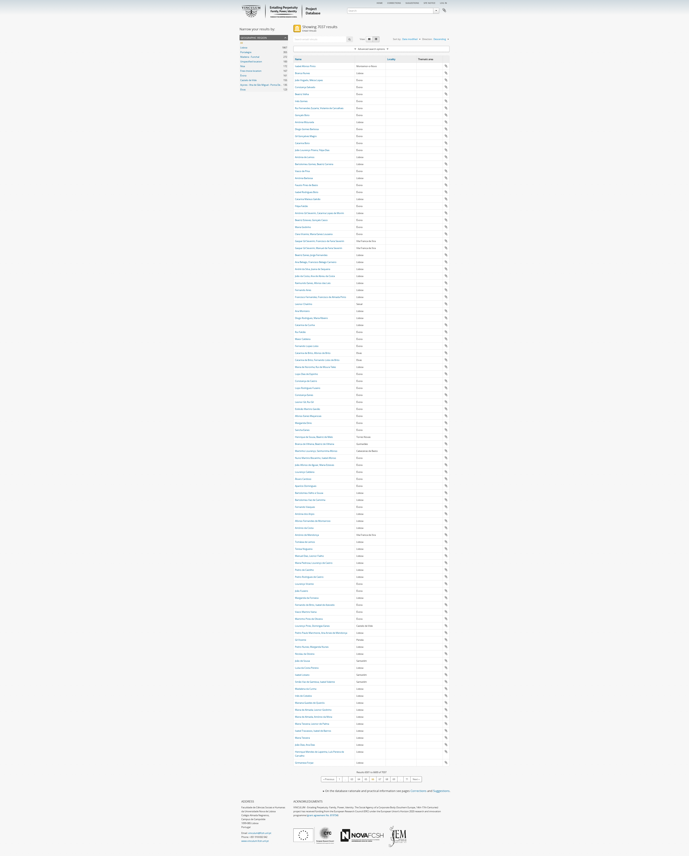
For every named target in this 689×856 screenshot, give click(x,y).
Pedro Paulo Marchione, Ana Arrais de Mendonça (321, 632)
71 (407, 779)
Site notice (429, 3)
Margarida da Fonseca (306, 597)
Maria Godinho (303, 227)
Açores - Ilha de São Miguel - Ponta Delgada (263, 84)
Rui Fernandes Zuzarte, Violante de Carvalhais (319, 108)
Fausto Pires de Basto (306, 185)
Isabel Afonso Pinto (305, 66)
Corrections (394, 3)
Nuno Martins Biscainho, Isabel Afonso (315, 458)
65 (366, 779)
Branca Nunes (302, 73)
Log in (443, 3)
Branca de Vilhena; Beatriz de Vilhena (314, 444)
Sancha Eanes (302, 430)
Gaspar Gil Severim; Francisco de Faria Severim (319, 241)
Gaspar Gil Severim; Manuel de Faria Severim (318, 248)
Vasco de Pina (302, 171)
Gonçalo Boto (302, 115)
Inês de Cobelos (303, 695)
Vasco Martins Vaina (306, 611)
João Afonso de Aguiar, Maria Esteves (314, 465)
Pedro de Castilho (304, 570)
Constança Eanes (304, 395)
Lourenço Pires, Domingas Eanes (312, 625)
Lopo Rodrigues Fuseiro (307, 388)
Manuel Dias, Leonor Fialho (309, 556)
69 (394, 779)
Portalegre (245, 52)
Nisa (242, 66)
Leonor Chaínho (303, 304)
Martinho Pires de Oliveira (309, 618)
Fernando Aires (303, 290)
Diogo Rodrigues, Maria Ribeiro (311, 318)
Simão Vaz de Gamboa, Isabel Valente (315, 681)
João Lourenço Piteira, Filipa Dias (312, 150)
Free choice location (250, 70)
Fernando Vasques (305, 507)
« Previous (328, 779)
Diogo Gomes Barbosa (307, 129)
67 (380, 779)
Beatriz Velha (302, 94)
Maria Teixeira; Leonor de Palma (312, 723)
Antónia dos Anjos (304, 514)
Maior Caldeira (302, 339)
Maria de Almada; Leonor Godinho (313, 709)
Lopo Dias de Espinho (306, 374)
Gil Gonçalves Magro (306, 136)
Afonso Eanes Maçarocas (308, 416)
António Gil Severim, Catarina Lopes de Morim (319, 213)
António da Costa (304, 528)
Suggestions (412, 3)
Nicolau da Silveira (304, 653)
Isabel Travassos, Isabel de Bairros (313, 730)
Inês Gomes (301, 101)
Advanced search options (371, 49)
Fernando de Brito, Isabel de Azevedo (315, 604)
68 (387, 779)
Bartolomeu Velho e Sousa (309, 493)
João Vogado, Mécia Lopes (309, 80)
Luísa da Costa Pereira (306, 667)
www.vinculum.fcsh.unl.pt (255, 841)
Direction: (427, 39)
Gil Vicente (300, 639)
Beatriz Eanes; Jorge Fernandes (311, 255)
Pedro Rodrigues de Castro (309, 576)
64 (359, 779)
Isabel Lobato (302, 674)
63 (352, 779)
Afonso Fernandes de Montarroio (313, 521)
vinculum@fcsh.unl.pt (259, 833)
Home (380, 3)
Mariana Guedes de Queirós (310, 702)
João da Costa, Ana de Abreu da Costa (315, 276)
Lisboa (243, 47)
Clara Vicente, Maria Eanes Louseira (313, 234)
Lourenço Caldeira (304, 472)
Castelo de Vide (248, 80)
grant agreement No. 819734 (322, 815)
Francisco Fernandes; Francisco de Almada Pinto (320, 297)
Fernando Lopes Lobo (306, 346)
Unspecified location (251, 61)
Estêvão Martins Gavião (307, 409)
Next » (416, 779)
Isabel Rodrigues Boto (306, 192)
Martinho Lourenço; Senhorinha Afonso (316, 451)
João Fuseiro (301, 590)
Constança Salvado (305, 87)
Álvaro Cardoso (303, 479)
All (241, 42)
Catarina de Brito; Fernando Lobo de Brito (317, 360)
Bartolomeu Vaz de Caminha (310, 500)
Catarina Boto (302, 143)
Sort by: (397, 39)
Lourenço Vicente (304, 583)
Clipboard (444, 10)
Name (298, 59)
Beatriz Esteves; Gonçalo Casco (311, 220)
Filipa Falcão (301, 206)
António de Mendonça (307, 535)
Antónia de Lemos (304, 157)
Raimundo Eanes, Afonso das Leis (313, 283)
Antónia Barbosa (304, 178)
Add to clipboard (446, 66)
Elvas (243, 89)
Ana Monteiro (302, 311)
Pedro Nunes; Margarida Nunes (312, 646)
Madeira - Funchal (249, 56)
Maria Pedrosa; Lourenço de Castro (313, 563)
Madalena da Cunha (305, 688)
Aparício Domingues (305, 486)
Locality (391, 59)
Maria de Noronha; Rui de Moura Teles (315, 367)
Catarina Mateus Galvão (307, 199)
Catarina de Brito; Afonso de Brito (313, 353)
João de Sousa (302, 660)
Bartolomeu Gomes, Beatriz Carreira (314, 164)
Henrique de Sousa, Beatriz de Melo (314, 437)
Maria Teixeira (302, 737)
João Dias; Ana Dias (305, 744)
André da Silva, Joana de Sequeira (312, 269)
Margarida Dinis (303, 423)
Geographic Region (254, 37)
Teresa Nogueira (303, 549)
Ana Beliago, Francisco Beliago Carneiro (315, 262)
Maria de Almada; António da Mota (313, 716)
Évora (243, 75)
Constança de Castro (306, 381)
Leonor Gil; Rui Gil (304, 402)
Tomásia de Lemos (305, 542)
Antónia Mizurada (304, 122)
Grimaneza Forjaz (304, 762)
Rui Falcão (300, 332)
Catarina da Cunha (305, 325)
